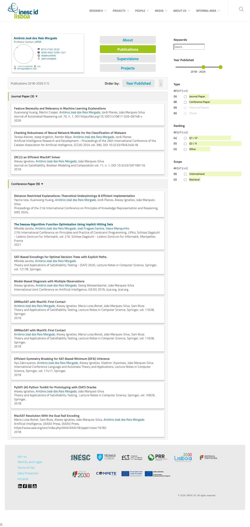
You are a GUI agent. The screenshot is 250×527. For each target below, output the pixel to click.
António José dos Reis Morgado (35, 38)
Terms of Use (26, 467)
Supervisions (127, 59)
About (128, 40)
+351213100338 (25, 66)
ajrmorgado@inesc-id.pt (27, 68)
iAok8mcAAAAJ (48, 55)
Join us (22, 456)
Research (96, 10)
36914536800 (48, 58)
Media (159, 10)
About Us (179, 10)
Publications (127, 49)
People (140, 10)
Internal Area (206, 10)
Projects (119, 10)
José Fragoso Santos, (92, 228)
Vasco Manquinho (117, 228)
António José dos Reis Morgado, (80, 112)
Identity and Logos (30, 461)
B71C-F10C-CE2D (50, 49)
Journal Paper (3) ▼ (24, 96)
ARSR (38, 42)
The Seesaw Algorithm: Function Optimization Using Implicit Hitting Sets (63, 224)
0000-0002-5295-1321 (53, 52)
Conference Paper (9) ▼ (27, 183)
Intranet (23, 478)
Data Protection (28, 473)
